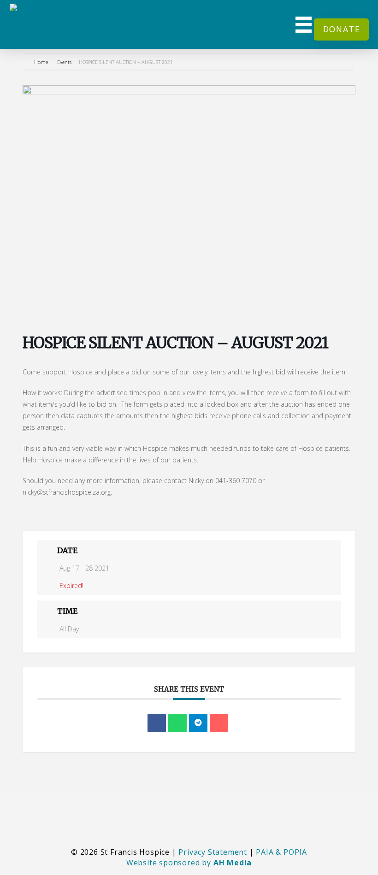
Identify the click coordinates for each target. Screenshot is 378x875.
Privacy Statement (212, 852)
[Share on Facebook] (157, 723)
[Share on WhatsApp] (177, 723)
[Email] (219, 723)
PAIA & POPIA (281, 852)
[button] (304, 24)
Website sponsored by (189, 863)
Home (41, 61)
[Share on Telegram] (198, 723)
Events (64, 61)
